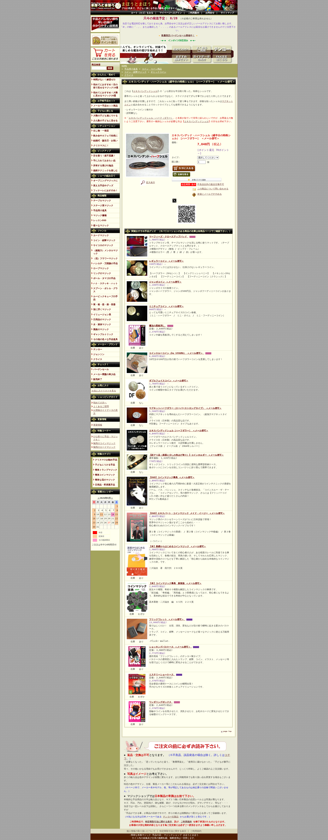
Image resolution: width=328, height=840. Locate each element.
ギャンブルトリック (103, 334)
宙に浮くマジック (102, 309)
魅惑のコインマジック (104, 443)
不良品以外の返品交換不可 (210, 184)
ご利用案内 (193, 12)
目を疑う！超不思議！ (104, 155)
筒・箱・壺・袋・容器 (104, 304)
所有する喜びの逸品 (103, 165)
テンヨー (97, 349)
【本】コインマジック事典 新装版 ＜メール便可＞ (175, 583)
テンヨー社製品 (171, 816)
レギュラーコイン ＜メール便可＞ (166, 261)
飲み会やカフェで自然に (105, 135)
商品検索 (96, 64)
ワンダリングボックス (161, 702)
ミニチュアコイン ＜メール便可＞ (166, 306)
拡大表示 (150, 182)
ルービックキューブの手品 (105, 298)
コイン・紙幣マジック (104, 240)
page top (227, 731)
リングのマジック (102, 273)
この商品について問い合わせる (212, 188)
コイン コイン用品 (152, 69)
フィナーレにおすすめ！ (105, 190)
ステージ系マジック (103, 205)
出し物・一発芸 (101, 130)
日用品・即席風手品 (105, 484)
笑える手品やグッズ (103, 185)
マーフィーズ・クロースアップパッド (168, 236)
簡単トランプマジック (106, 470)
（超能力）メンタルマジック (105, 252)
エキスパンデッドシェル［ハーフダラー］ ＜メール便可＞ (178, 430)
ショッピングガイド (108, 397)
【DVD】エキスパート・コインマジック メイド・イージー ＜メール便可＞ (187, 513)
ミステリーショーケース (162, 674)
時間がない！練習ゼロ (104, 79)
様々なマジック (101, 225)
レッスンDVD (99, 220)
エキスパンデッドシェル (145, 91)
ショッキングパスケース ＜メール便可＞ (170, 647)
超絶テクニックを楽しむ (105, 170)
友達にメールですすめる (209, 194)
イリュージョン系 (102, 314)
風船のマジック (101, 329)
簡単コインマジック (105, 474)
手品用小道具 (100, 210)
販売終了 (97, 379)
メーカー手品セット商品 (105, 105)
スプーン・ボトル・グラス (105, 290)
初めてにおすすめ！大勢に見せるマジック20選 (105, 94)
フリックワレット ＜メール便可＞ (167, 619)
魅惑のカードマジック (104, 447)
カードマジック (101, 235)
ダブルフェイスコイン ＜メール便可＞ (168, 380)
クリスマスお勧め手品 (106, 459)
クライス (97, 359)
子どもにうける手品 (105, 464)
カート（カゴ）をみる (142, 12)
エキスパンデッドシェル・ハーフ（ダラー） (151, 118)
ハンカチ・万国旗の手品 (105, 263)
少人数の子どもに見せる (105, 120)
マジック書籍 (100, 215)
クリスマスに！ (101, 145)
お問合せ (210, 12)
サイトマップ (227, 12)
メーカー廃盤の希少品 (104, 374)
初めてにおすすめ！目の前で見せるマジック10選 (105, 86)
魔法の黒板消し (157, 325)
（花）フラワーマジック (105, 258)
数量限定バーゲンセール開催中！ (178, 35)
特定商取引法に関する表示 (158, 821)
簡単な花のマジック (105, 479)
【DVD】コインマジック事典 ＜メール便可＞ (172, 477)
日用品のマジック (102, 319)
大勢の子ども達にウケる (105, 115)
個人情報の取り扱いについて (141, 831)
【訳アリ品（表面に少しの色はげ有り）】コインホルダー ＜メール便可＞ (186, 455)
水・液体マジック (102, 324)
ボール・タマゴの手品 (104, 278)
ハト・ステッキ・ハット (105, 283)
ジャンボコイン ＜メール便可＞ (165, 282)
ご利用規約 (186, 821)
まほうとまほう (136, 4)
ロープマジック (101, 268)
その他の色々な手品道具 (105, 339)
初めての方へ (100, 402)
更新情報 (102, 419)
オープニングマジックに (105, 180)
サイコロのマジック (103, 245)
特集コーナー (104, 430)
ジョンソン (98, 354)
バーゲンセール (101, 369)
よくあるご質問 (101, 406)
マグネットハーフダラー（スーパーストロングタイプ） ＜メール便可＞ (185, 408)
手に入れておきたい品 (104, 160)
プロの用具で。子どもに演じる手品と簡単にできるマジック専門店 (154, 8)
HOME (124, 66)
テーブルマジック (102, 200)
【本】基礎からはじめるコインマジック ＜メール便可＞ (177, 546)
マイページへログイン (171, 12)
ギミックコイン (158, 72)
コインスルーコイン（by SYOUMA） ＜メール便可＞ (176, 353)
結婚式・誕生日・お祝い (105, 140)
